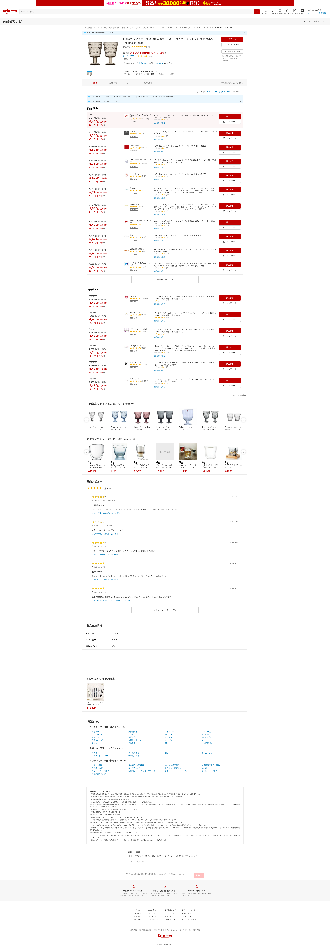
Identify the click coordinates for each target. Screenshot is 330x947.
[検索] (257, 11)
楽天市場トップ (90, 28)
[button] (273, 11)
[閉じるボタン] (245, 33)
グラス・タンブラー (150, 28)
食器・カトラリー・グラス (131, 28)
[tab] (95, 83)
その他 (162, 28)
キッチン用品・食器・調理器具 (109, 28)
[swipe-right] (243, 420)
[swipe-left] (86, 420)
